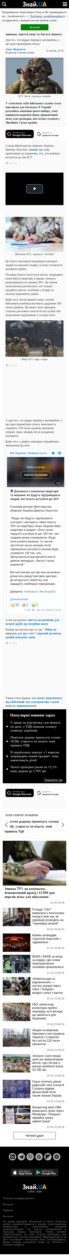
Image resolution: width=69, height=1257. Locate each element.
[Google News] (39, 1156)
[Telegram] (21, 1156)
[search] (4, 4)
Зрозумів (34, 27)
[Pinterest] (56, 1156)
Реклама (8, 1204)
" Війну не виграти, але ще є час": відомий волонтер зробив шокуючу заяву (33, 633)
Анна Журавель (16, 49)
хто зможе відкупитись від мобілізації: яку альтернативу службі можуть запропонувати (34, 702)
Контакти (8, 1216)
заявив (33, 149)
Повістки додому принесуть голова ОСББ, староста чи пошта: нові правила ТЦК (35, 741)
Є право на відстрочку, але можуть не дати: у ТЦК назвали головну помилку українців (35, 726)
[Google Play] (46, 1172)
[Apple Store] (22, 1172)
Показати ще (53, 779)
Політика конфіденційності (19, 1198)
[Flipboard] (48, 1156)
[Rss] (12, 1156)
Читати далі (34, 1135)
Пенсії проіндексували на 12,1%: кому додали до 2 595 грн (34, 769)
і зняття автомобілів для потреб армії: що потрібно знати (32, 622)
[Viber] (30, 1156)
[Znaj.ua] (34, 4)
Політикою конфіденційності (47, 16)
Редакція (8, 1210)
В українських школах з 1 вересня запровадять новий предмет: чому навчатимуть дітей (34, 756)
